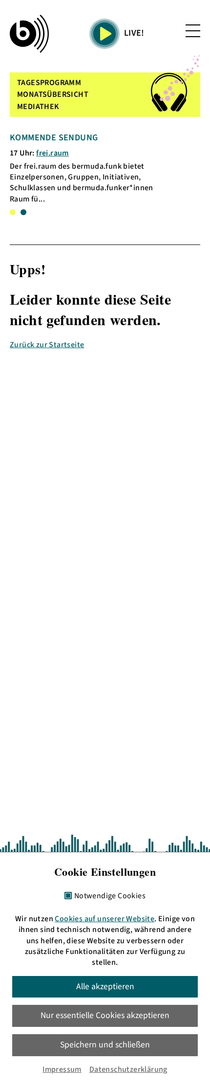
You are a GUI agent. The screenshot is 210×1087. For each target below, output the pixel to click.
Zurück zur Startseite (47, 344)
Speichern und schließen (105, 1045)
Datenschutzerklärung (128, 1069)
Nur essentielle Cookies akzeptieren (105, 1015)
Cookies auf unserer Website (104, 918)
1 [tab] (13, 212)
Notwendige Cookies (110, 896)
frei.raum (52, 153)
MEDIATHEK (38, 106)
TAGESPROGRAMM (49, 82)
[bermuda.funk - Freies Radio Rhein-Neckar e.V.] (29, 34)
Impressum (62, 1069)
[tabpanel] (87, 168)
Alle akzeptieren (105, 986)
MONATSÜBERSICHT (52, 94)
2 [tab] (23, 212)
